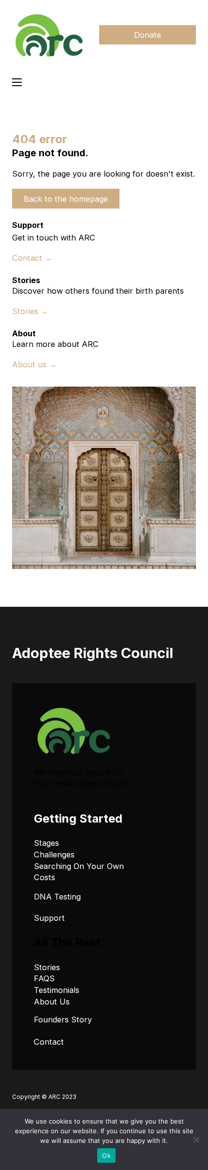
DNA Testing (57, 896)
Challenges (54, 854)
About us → (34, 364)
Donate (147, 35)
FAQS (44, 978)
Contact (49, 1042)
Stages (46, 843)
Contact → (32, 258)
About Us (52, 1001)
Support (49, 918)
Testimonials (56, 990)
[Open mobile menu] (17, 82)
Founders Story (63, 1019)
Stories (47, 967)
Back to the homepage (66, 199)
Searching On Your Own (79, 866)
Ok (106, 1155)
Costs (44, 877)
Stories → (30, 311)
